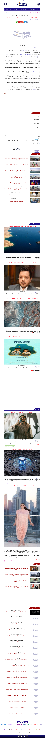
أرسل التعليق (37, 151)
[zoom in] (5, 12)
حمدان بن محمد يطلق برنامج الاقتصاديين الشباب (16, 707)
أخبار (39, 12)
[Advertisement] (22, 103)
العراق (29, 78)
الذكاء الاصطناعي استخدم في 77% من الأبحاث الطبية (22, 449)
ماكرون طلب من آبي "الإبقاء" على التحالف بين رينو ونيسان (16, 695)
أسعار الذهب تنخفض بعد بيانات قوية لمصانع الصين (16, 713)
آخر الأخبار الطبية (8, 560)
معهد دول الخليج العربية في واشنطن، (25, 54)
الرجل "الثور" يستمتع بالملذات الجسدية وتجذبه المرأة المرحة (16, 635)
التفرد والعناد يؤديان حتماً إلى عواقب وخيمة (16, 617)
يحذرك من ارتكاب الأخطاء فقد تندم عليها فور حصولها (16, 653)
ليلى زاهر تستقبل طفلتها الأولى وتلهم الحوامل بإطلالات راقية (22, 485)
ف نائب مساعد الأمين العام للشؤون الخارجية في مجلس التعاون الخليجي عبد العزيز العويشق (24, 48)
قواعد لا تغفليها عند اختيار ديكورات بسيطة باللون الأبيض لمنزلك (17, 683)
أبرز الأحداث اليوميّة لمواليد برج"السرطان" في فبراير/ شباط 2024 (16, 611)
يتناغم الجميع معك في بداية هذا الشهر (16, 623)
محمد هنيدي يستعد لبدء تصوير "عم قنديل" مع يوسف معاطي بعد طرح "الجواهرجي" (22, 262)
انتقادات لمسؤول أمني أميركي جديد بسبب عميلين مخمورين (16, 671)
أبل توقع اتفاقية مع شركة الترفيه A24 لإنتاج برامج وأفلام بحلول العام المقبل (16, 659)
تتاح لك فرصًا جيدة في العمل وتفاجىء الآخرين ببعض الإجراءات (16, 629)
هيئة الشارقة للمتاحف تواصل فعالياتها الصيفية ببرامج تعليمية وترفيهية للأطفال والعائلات (22, 336)
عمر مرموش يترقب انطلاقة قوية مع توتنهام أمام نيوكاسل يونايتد (22, 412)
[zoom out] (8, 12)
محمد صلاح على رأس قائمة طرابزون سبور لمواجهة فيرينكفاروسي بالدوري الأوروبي (19, 9)
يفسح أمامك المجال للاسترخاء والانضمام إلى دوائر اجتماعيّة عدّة (17, 677)
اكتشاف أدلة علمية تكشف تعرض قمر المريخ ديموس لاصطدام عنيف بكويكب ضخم (22, 298)
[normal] (6, 12)
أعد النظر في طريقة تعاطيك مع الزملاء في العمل (16, 641)
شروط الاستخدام (37, 139)
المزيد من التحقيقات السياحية (10, 446)
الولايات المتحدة (24, 50)
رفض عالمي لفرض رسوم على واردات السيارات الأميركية (17, 701)
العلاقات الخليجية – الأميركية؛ (33, 71)
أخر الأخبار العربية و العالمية (33, 12)
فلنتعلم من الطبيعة (17, 647)
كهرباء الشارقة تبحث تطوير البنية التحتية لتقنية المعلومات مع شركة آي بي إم (17, 665)
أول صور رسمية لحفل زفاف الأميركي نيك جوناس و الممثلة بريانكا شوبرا (16, 689)
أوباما (37, 56)
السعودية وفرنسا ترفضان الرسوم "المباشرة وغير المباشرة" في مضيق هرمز (22, 226)
